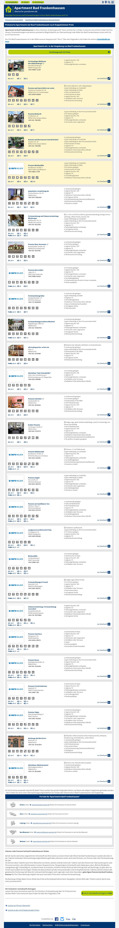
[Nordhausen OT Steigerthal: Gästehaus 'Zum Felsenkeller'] (17, 376)
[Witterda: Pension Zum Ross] (17, 637)
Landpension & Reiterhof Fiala (39, 530)
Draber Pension (34, 425)
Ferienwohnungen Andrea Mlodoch (41, 322)
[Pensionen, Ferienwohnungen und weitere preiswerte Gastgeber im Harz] (13, 814)
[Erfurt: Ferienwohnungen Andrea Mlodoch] (17, 325)
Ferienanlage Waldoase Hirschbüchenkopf (37, 62)
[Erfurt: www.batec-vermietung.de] (17, 194)
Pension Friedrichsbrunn (37, 686)
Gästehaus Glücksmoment (38, 765)
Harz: (22, 814)
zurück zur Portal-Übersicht (19, 905)
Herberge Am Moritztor (37, 738)
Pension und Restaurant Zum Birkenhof (43, 140)
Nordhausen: (25, 832)
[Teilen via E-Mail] (74, 919)
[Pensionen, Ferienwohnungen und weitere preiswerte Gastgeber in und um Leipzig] (13, 823)
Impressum (85, 925)
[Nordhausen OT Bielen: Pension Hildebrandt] (17, 455)
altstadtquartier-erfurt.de (38, 347)
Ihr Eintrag (38, 2)
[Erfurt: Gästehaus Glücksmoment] (17, 768)
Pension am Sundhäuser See (39, 504)
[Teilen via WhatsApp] (69, 919)
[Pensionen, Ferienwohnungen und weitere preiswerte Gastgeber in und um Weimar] (13, 841)
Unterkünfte (11, 2)
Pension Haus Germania (37, 244)
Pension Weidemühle (36, 165)
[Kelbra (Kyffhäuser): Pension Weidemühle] (17, 169)
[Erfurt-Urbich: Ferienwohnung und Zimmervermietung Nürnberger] (17, 221)
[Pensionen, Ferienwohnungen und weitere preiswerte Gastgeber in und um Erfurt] (13, 805)
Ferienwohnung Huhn (36, 296)
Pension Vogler (34, 478)
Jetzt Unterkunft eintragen (98, 893)
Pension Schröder (35, 399)
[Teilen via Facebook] (57, 919)
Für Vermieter (34, 925)
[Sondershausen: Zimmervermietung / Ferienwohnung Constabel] (17, 611)
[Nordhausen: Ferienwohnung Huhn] (17, 299)
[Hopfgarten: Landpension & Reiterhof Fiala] (17, 533)
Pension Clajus (33, 712)
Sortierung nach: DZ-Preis (79, 52)
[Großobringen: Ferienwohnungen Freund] (17, 585)
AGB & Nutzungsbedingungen (66, 925)
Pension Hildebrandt (36, 452)
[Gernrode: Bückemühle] (17, 559)
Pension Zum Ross (35, 634)
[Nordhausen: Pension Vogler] (17, 481)
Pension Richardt (34, 114)
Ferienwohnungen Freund (38, 582)
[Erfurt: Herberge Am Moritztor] (17, 742)
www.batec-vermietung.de (38, 191)
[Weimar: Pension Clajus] (17, 716)
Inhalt (25, 2)
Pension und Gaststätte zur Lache (41, 88)
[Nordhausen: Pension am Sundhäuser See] (17, 507)
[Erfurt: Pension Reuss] (17, 663)
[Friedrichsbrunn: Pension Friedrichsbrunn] (17, 689)
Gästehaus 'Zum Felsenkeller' (39, 373)
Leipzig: (23, 823)
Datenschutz (48, 925)
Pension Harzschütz (35, 270)
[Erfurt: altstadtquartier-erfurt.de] (17, 351)
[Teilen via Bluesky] (63, 919)
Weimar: (23, 841)
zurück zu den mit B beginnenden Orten (23, 910)
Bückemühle (32, 556)
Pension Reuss (33, 660)
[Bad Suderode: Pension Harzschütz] (17, 273)
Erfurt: (22, 805)
